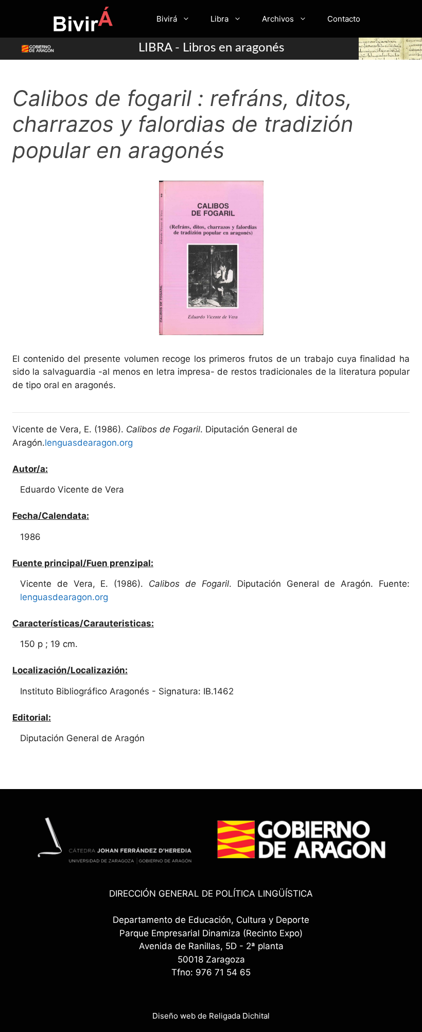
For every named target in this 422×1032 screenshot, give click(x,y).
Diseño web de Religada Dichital (211, 1016)
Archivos (278, 19)
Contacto (343, 19)
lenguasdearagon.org (89, 443)
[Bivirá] (82, 19)
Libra (219, 19)
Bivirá (166, 19)
